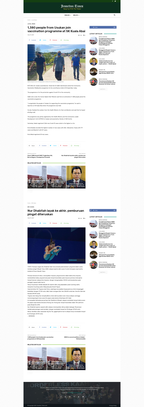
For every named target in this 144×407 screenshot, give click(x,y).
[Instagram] (65, 396)
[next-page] (31, 191)
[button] (114, 15)
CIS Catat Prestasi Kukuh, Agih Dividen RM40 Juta (107, 72)
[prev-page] (29, 191)
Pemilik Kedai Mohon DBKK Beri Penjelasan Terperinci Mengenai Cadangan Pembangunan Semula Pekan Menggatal (37, 183)
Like (114, 27)
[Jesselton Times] (72, 8)
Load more (102, 89)
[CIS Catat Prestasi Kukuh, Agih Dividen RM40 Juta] (94, 72)
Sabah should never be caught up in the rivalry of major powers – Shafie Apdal (76, 185)
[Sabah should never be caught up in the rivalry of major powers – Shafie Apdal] (76, 177)
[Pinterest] (74, 396)
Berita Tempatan (36, 178)
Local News (34, 20)
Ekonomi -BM (102, 69)
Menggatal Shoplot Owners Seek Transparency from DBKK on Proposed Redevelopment (56, 184)
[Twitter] (115, 1)
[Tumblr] (78, 396)
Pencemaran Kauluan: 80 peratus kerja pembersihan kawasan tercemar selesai (107, 82)
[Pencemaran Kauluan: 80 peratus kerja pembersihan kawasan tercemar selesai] (94, 82)
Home (29, 20)
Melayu (75, 15)
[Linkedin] (69, 396)
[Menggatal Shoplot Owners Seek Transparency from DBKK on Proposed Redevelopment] (56, 177)
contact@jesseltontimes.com (75, 392)
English (67, 15)
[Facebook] (112, 1)
